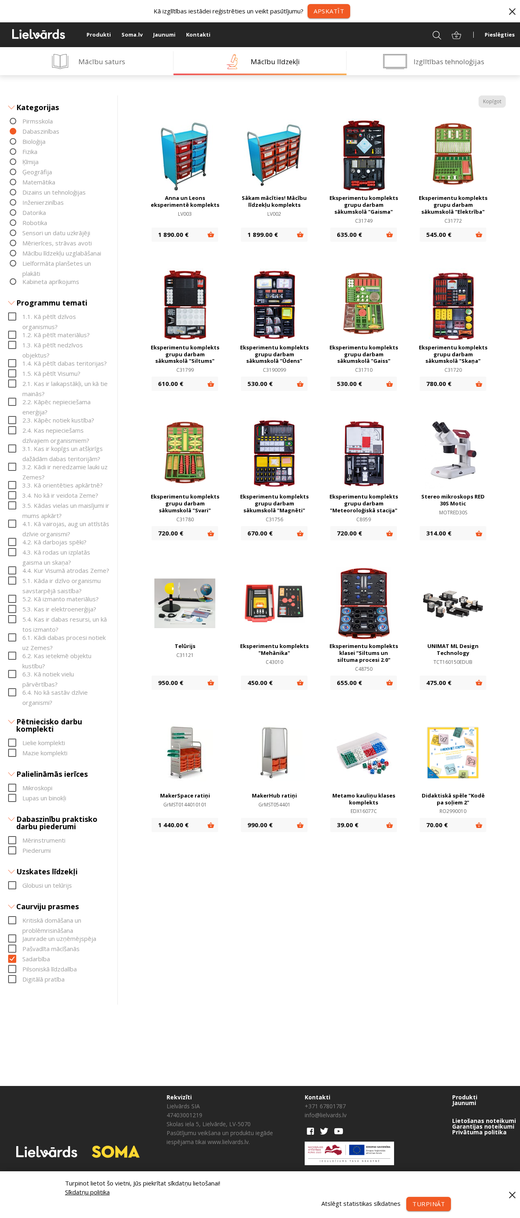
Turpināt (428, 1204)
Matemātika (38, 182)
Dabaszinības (40, 131)
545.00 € (438, 234)
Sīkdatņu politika (87, 1192)
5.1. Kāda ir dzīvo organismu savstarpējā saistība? (61, 581)
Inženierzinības (43, 202)
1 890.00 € (173, 234)
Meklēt (431, 34)
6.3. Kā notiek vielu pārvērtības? (48, 674)
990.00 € (260, 825)
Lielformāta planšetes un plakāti (56, 264)
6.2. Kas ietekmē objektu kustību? (56, 656)
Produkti (99, 34)
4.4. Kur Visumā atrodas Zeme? (65, 570)
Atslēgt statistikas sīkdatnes (361, 1203)
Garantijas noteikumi (483, 1126)
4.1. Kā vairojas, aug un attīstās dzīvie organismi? (65, 524)
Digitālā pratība (43, 979)
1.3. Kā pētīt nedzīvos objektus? (52, 345)
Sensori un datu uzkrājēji (56, 233)
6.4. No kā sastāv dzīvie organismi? (55, 693)
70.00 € (437, 825)
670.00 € (260, 533)
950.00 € (170, 682)
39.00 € (347, 825)
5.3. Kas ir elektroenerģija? (59, 609)
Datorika (34, 212)
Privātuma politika (479, 1132)
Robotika (34, 223)
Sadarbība (36, 959)
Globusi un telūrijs (47, 885)
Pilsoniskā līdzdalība (49, 969)
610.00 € (170, 383)
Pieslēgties (500, 34)
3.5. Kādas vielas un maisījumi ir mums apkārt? (65, 506)
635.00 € (349, 234)
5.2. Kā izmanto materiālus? (60, 599)
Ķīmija (30, 162)
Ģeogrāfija (37, 172)
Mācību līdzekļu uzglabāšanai (61, 253)
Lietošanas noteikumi (484, 1121)
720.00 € (170, 533)
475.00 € (438, 682)
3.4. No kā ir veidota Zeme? (60, 495)
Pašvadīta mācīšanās (51, 949)
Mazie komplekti (44, 753)
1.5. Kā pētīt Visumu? (51, 373)
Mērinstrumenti (43, 840)
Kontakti (198, 34)
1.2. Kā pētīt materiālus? (56, 335)
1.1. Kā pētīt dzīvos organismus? (49, 317)
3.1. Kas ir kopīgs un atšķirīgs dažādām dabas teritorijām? (62, 449)
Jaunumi (164, 34)
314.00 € (438, 533)
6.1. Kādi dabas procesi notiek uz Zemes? (64, 638)
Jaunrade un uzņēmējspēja (59, 938)
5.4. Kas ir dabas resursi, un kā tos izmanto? (64, 619)
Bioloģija (34, 141)
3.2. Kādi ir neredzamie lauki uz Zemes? (65, 467)
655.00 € (349, 682)
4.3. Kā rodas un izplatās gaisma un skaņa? (56, 552)
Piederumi (36, 850)
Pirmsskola (37, 121)
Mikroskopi (37, 788)
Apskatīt (329, 11)
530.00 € (260, 383)
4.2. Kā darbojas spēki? (54, 542)
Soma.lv (132, 34)
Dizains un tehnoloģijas (54, 192)
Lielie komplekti (43, 743)
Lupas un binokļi (44, 798)
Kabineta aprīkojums (50, 281)
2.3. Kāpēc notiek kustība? (58, 420)
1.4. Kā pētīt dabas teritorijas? (64, 363)
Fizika (29, 151)
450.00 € (260, 682)
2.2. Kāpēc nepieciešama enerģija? (56, 402)
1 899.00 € (262, 234)
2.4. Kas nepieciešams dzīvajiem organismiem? (55, 431)
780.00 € (438, 383)
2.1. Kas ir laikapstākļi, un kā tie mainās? (65, 384)
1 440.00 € (173, 825)
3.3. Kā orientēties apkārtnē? (62, 485)
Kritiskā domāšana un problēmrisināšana (51, 920)
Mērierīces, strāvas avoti (57, 243)
